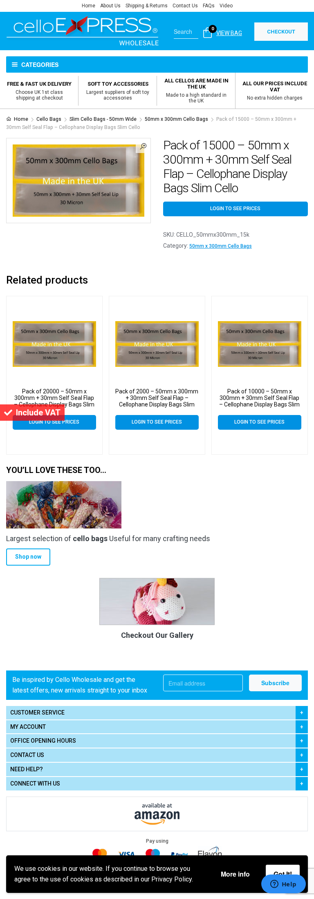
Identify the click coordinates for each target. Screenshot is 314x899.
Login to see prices (235, 208)
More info (235, 874)
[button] (143, 145)
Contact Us (185, 6)
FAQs (209, 6)
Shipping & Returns (147, 6)
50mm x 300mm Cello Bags (176, 119)
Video (226, 6)
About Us (110, 6)
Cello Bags (48, 119)
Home (88, 6)
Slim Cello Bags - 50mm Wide (103, 119)
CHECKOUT (281, 32)
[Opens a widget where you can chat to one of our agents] (283, 885)
